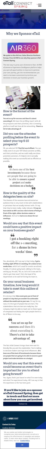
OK (22, 445)
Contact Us (23, 404)
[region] (23, 439)
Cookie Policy (25, 440)
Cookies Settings (8, 428)
